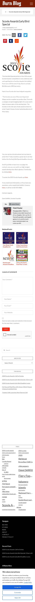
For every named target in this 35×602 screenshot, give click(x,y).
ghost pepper (7, 478)
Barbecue (22, 458)
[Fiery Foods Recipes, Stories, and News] (13, 3)
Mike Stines (5, 491)
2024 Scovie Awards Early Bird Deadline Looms (16, 383)
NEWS (4, 529)
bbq (3, 459)
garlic (3, 476)
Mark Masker (17, 208)
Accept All (17, 587)
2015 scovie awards (23, 452)
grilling (4, 481)
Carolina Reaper (6, 461)
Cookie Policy (28, 582)
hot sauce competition (9, 487)
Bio (6, 204)
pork (19, 495)
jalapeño (22, 487)
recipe (4, 497)
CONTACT (5, 534)
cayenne (6, 463)
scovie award (22, 502)
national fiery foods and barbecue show (9, 494)
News (4, 27)
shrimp (19, 507)
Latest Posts (15, 204)
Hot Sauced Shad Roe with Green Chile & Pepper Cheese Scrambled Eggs (17, 388)
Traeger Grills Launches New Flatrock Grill (15, 392)
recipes (20, 497)
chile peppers (23, 466)
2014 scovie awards (8, 450)
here (10, 172)
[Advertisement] (17, 134)
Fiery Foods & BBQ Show (8, 474)
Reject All (17, 598)
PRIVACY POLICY (7, 537)
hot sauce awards (23, 484)
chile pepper (5, 465)
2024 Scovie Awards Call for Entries (13, 376)
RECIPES (5, 525)
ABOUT (4, 532)
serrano (20, 505)
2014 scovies (22, 450)
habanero (23, 481)
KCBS (3, 489)
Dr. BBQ (6, 472)
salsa (3, 499)
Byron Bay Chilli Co (25, 462)
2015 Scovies (5, 455)
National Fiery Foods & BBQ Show (25, 493)
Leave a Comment (18, 29)
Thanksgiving (22, 509)
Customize (17, 592)
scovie (3, 501)
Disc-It (4, 470)
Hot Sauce (6, 484)
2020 (20, 455)
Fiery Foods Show (25, 475)
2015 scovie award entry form (9, 452)
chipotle (4, 467)
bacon (3, 457)
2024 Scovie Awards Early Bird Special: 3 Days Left (17, 379)
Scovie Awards (9, 27)
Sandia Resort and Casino (25, 500)
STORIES (5, 527)
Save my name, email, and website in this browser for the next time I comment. (17, 322)
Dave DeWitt (25, 470)
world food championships (8, 509)
